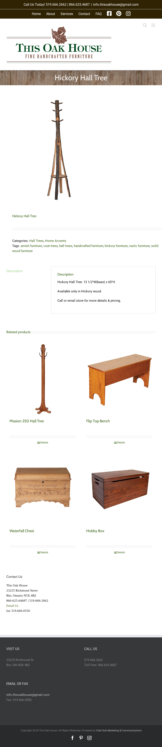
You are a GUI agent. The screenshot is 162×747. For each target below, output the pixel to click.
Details (44, 442)
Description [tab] (15, 271)
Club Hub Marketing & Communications (119, 730)
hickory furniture (116, 246)
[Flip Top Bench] (119, 378)
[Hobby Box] (119, 488)
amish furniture (31, 246)
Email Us (12, 605)
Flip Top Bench (98, 421)
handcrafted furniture (88, 246)
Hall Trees (36, 241)
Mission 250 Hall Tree (26, 421)
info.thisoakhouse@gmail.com (116, 5)
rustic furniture (139, 246)
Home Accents (55, 241)
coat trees (50, 246)
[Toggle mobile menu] (153, 25)
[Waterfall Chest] (42, 488)
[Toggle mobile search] (145, 25)
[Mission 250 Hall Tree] (42, 378)
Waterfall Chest (21, 531)
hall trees (65, 246)
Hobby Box (95, 531)
